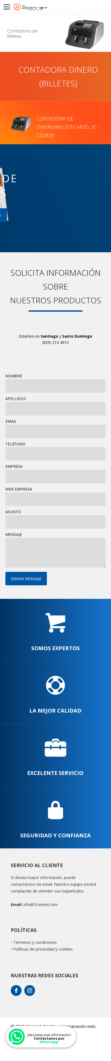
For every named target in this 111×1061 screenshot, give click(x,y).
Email (11, 421)
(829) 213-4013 (55, 342)
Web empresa (18, 489)
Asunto (13, 511)
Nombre (13, 375)
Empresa (14, 466)
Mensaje (13, 534)
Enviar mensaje (26, 578)
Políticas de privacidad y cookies (43, 949)
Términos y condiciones (35, 942)
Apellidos (15, 398)
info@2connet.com (40, 904)
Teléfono (15, 443)
